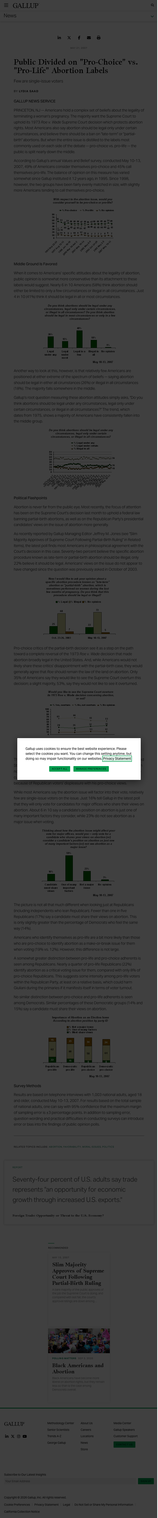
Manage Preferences (91, 768)
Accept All (59, 768)
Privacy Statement (117, 758)
